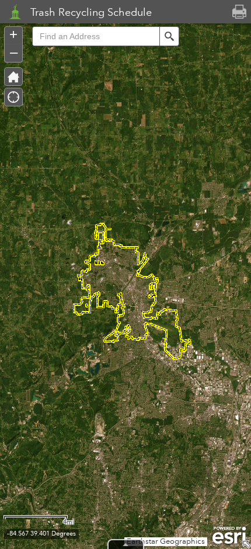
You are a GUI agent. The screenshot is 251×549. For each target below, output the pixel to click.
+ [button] (13, 34)
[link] (11, 11)
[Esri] (229, 535)
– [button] (14, 52)
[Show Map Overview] (246, 544)
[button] (169, 36)
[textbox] (95, 36)
